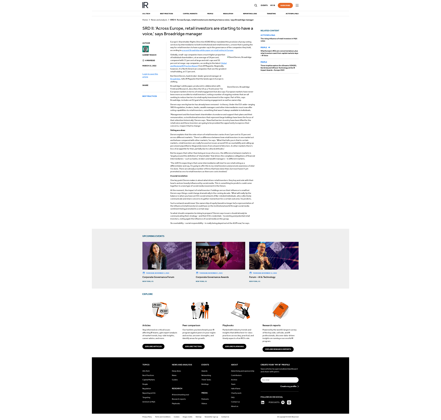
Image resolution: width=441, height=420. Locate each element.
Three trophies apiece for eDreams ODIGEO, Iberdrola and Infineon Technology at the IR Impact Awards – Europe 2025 (279, 67)
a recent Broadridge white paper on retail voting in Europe (207, 50)
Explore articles (153, 346)
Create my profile (288, 386)
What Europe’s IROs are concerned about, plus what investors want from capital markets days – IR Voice (279, 53)
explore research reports (278, 349)
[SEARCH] (256, 5)
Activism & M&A (268, 35)
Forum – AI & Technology (262, 277)
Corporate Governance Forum (158, 277)
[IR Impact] (145, 5)
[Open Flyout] (297, 5)
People (264, 47)
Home (145, 20)
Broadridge (175, 79)
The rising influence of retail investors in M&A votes (279, 39)
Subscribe (285, 5)
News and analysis (159, 20)
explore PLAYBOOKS (234, 346)
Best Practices (149, 96)
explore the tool (193, 346)
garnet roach (149, 55)
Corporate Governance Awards (212, 277)
